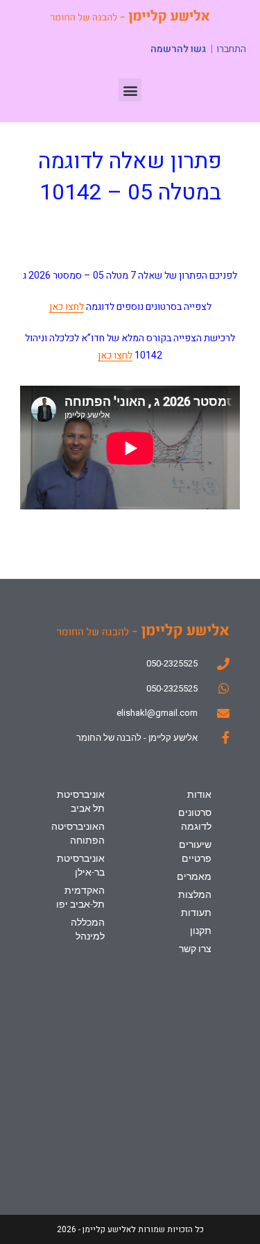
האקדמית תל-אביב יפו (80, 897)
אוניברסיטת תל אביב (81, 801)
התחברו (231, 49)
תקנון (200, 930)
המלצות (194, 894)
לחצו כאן (66, 307)
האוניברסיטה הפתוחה (78, 833)
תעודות (196, 912)
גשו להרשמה (178, 49)
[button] (130, 90)
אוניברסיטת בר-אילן (81, 865)
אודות (199, 794)
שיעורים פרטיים (195, 851)
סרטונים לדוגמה (194, 819)
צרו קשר (195, 948)
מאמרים (194, 876)
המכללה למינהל (88, 929)
